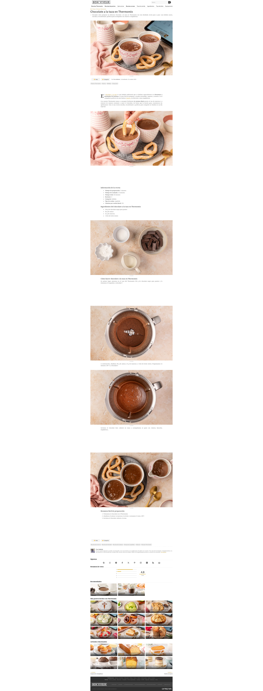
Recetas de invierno (96, 544)
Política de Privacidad (140, 684)
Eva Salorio (99, 549)
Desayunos (115, 83)
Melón (138, 677)
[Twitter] (128, 562)
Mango (131, 677)
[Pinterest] (134, 562)
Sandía (149, 677)
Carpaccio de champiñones (96, 673)
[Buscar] (169, 2)
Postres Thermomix (96, 83)
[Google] (103, 562)
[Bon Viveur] (101, 2)
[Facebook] (122, 562)
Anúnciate (114, 684)
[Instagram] (140, 562)
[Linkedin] (147, 562)
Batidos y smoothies (119, 677)
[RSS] (153, 562)
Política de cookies (151, 684)
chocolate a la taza (111, 94)
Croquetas (124, 679)
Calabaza (138, 679)
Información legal (128, 684)
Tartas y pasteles (112, 679)
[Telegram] (116, 562)
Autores (120, 684)
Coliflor (142, 679)
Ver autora (163, 552)
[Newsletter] (159, 562)
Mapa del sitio (167, 684)
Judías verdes (144, 677)
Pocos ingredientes (131, 679)
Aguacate (147, 679)
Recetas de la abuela (118, 544)
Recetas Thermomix (146, 544)
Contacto (160, 684)
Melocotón (126, 677)
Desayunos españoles (129, 544)
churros (128, 98)
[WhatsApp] (110, 562)
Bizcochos (119, 679)
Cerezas (153, 677)
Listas (156, 679)
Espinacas (152, 679)
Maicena (138, 544)
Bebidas (109, 83)
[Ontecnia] (167, 689)
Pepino (135, 677)
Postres (104, 83)
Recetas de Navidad (107, 544)
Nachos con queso (168, 673)
